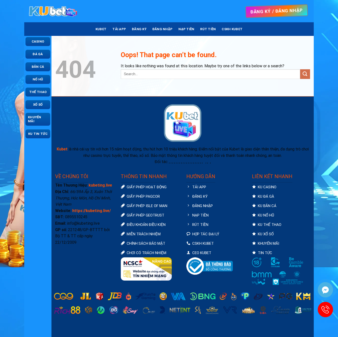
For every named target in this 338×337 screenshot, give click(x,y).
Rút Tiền (208, 29)
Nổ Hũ (38, 79)
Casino (38, 41)
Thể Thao (38, 92)
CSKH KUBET (232, 29)
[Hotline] (325, 309)
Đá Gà (38, 54)
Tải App (119, 29)
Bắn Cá (38, 67)
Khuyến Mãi (34, 119)
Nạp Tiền (186, 29)
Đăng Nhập (162, 29)
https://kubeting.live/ (91, 210)
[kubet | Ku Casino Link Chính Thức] (52, 11)
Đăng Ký (139, 29)
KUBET (101, 29)
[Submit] (305, 74)
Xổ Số (38, 104)
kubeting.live (100, 185)
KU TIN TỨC (38, 134)
